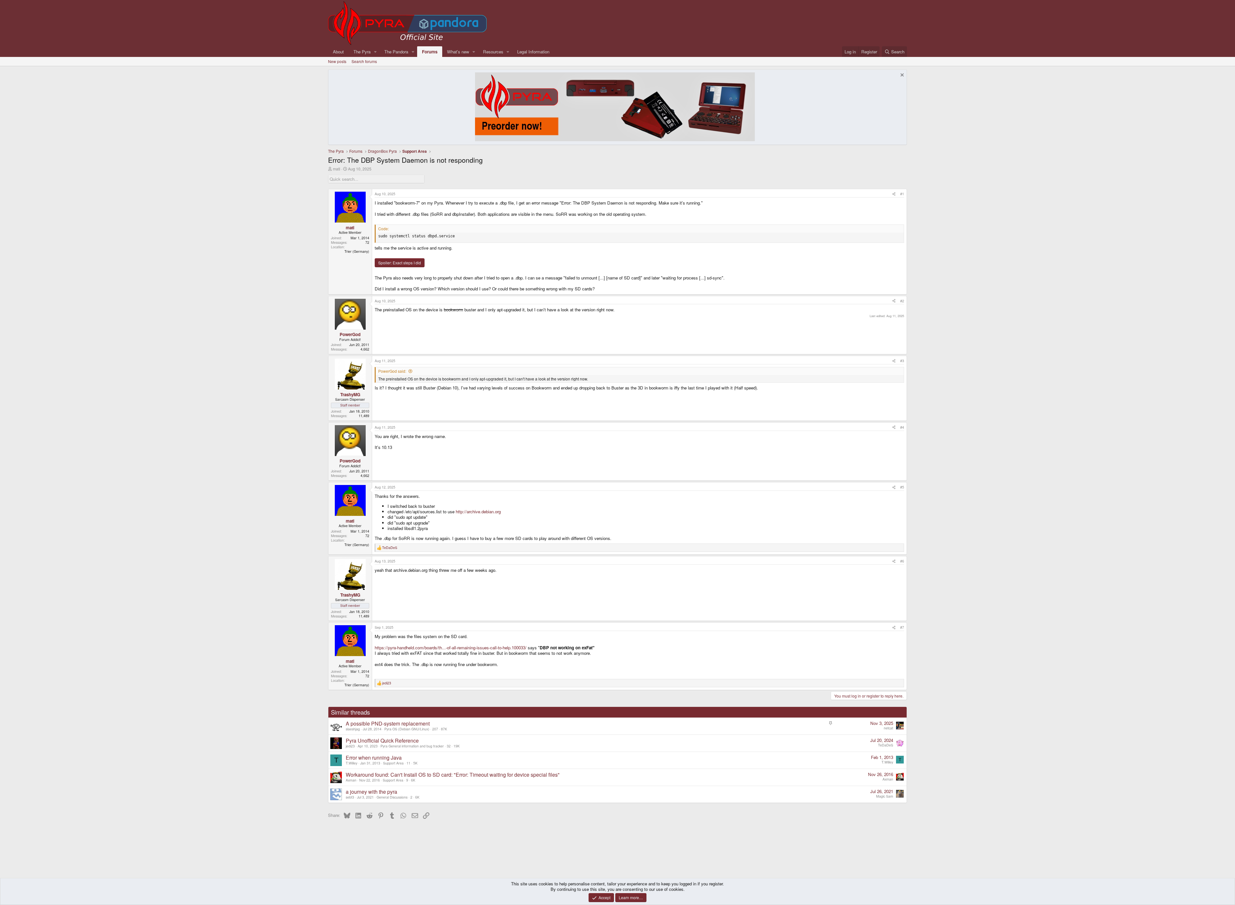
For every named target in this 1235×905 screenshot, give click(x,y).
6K (413, 780)
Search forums (364, 61)
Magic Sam (884, 796)
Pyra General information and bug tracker (412, 746)
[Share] (894, 194)
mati (336, 168)
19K (456, 746)
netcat (888, 728)
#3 (902, 360)
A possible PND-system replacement (388, 723)
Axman (351, 780)
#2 (902, 300)
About (338, 52)
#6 (902, 561)
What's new (458, 52)
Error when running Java (374, 757)
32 (449, 746)
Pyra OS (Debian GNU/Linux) (406, 729)
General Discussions (392, 797)
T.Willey (351, 763)
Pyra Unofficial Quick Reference (382, 740)
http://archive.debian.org (478, 511)
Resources (493, 52)
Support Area (393, 763)
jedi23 (350, 746)
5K (415, 763)
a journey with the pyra (371, 791)
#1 (902, 193)
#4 (902, 427)
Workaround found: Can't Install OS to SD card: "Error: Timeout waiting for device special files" (453, 774)
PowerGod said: (392, 371)
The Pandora (396, 52)
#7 (902, 627)
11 (408, 763)
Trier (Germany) (356, 251)
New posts (337, 61)
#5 (902, 487)
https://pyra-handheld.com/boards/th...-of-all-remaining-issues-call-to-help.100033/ (450, 647)
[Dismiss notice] (901, 75)
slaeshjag (353, 729)
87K (444, 729)
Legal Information (533, 52)
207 (435, 729)
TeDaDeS (885, 745)
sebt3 (350, 797)
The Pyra (361, 52)
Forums (429, 52)
